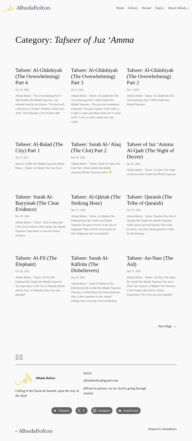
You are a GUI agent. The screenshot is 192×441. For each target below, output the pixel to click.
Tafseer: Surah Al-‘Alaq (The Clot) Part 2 (96, 147)
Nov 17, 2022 (78, 209)
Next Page (167, 326)
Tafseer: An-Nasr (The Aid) (150, 261)
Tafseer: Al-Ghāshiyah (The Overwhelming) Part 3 (94, 76)
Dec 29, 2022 (22, 216)
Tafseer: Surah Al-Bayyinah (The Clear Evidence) (37, 203)
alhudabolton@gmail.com (100, 380)
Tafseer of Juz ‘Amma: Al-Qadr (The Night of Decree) (150, 150)
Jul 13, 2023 (21, 157)
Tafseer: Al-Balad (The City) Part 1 (39, 147)
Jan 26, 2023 (133, 163)
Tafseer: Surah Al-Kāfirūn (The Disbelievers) (90, 264)
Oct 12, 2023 (22, 89)
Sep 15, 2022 (134, 271)
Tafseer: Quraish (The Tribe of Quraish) (149, 200)
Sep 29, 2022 (78, 277)
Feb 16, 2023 (78, 157)
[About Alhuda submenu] (188, 8)
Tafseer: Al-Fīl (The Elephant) (36, 261)
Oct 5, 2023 (77, 89)
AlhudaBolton (33, 7)
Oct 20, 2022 (22, 271)
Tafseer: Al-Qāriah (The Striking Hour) (96, 200)
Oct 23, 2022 (134, 209)
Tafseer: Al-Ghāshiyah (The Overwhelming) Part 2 (150, 76)
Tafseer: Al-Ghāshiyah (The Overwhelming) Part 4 (38, 76)
